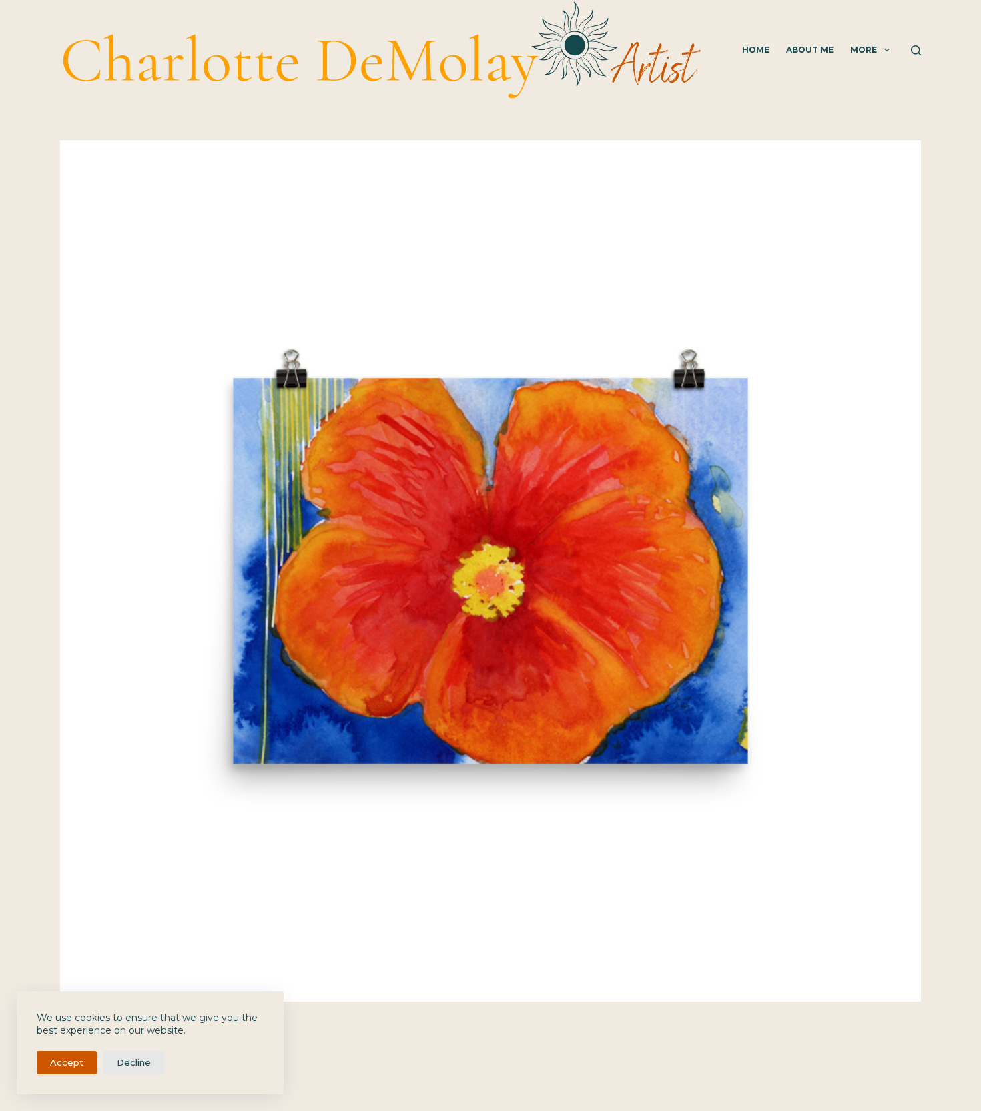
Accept (66, 1062)
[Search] (916, 50)
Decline (134, 1062)
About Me (810, 50)
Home (755, 50)
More (863, 50)
